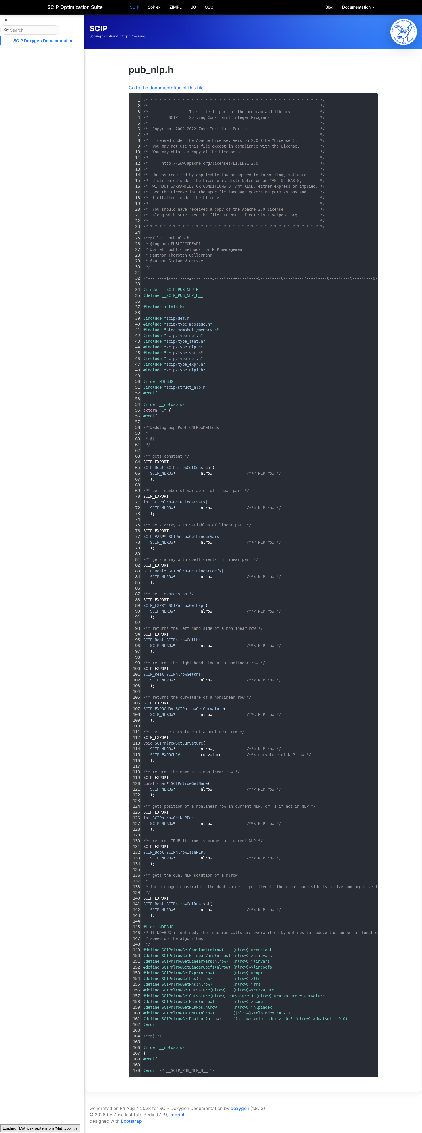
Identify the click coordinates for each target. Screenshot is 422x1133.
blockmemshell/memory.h (191, 330)
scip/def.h (177, 318)
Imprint (177, 1114)
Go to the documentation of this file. (167, 87)
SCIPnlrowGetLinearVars (194, 536)
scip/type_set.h (183, 335)
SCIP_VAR (152, 536)
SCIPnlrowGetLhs (183, 640)
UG (193, 7)
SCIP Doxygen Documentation (43, 40)
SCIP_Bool (153, 852)
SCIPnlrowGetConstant (189, 467)
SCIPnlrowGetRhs (183, 674)
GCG (209, 7)
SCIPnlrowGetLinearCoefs (195, 571)
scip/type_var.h (183, 352)
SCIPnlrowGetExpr (187, 605)
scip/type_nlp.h (183, 347)
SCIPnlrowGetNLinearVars (178, 502)
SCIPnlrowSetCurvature (179, 743)
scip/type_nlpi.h (184, 370)
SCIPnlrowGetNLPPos (173, 818)
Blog (329, 7)
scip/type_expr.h (184, 364)
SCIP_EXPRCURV (158, 708)
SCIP (134, 7)
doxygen (240, 1108)
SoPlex (154, 7)
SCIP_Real (153, 467)
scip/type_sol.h (183, 358)
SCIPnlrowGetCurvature (199, 708)
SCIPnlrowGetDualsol (188, 904)
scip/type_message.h (188, 324)
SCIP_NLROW (161, 473)
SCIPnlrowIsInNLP (184, 852)
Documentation (357, 7)
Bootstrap (131, 1121)
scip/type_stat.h (184, 341)
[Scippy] (403, 32)
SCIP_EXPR (153, 605)
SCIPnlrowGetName (189, 783)
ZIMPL (175, 7)
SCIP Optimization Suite (75, 7)
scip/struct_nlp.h (185, 387)
